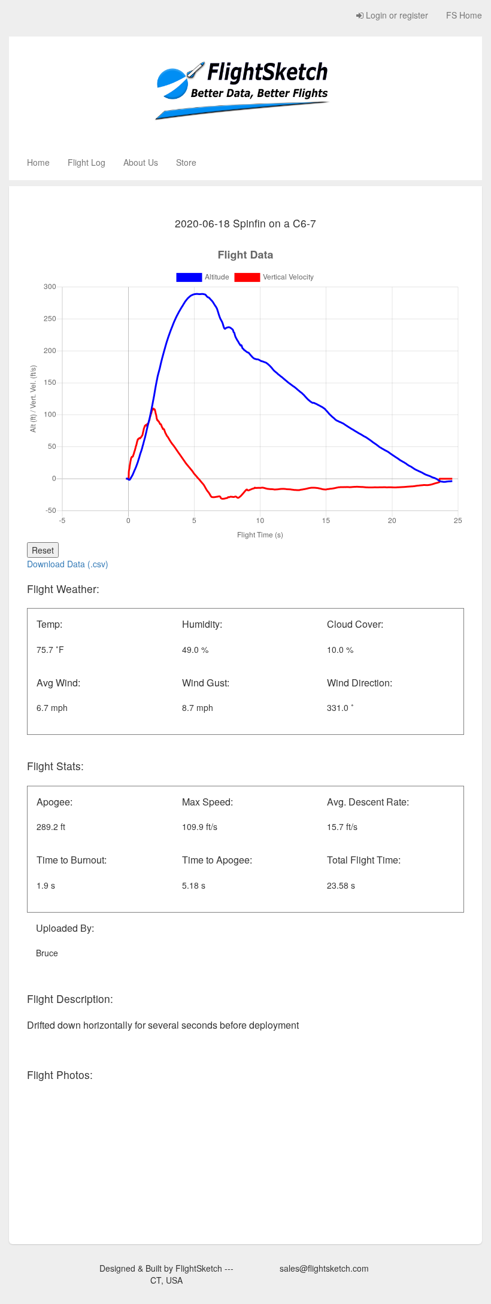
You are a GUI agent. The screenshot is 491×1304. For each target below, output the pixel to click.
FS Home (464, 15)
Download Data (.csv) (67, 564)
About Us (140, 162)
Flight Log (86, 162)
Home (38, 162)
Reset (43, 550)
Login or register (395, 15)
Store (186, 162)
